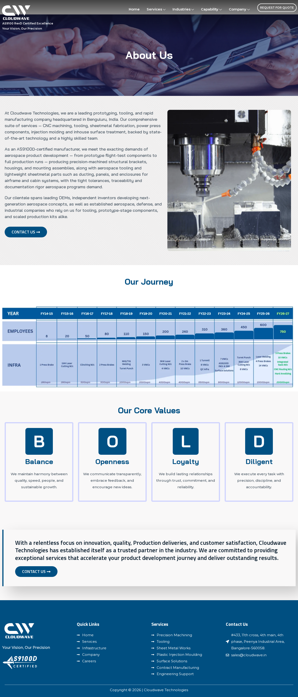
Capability (209, 9)
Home (134, 9)
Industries (181, 9)
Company (237, 9)
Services (154, 9)
